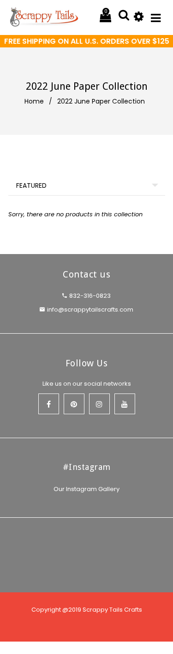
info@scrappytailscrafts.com (90, 309)
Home (34, 101)
